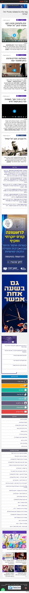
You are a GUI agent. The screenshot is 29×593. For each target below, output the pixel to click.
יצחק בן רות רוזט (23, 419)
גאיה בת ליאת (24, 446)
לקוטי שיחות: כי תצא (23, 520)
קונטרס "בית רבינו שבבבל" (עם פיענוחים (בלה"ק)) (17, 511)
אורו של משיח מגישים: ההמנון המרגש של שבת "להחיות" (21, 562)
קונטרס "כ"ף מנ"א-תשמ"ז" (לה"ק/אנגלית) (19, 459)
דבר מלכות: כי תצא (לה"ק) (21, 468)
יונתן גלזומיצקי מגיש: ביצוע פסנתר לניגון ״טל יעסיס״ (15, 24)
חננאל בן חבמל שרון (23, 422)
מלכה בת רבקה (24, 440)
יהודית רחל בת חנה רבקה (22, 428)
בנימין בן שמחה (24, 431)
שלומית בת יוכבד (23, 443)
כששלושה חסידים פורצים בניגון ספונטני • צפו (16, 59)
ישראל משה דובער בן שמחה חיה (20, 437)
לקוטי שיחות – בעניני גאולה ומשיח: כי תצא (18, 526)
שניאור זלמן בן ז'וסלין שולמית (21, 425)
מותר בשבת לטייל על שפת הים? (19, 365)
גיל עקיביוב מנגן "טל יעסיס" (15, 139)
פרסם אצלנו (7, 584)
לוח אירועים (14, 376)
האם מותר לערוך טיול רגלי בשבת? (19, 345)
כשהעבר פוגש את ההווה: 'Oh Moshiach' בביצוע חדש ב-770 (9, 575)
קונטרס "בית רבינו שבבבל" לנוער (20, 517)
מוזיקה (22, 19)
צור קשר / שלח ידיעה (15, 584)
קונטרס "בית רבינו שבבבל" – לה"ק (20, 508)
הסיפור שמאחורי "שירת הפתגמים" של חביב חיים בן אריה (8, 562)
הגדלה (24, 154)
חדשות (22, 135)
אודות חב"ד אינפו (23, 584)
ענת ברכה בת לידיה (23, 434)
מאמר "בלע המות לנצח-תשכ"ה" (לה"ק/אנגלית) (17, 462)
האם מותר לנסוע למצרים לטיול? (19, 360)
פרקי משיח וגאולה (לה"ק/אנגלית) (20, 499)
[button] (3, 590)
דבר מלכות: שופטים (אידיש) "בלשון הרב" (19, 471)
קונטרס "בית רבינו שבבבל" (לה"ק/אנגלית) (19, 514)
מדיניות (25, 585)
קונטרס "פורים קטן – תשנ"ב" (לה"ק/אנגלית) (18, 474)
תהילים (14, 416)
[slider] (8, 40)
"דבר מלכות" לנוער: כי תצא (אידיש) (20, 480)
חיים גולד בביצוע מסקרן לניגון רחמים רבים (16, 549)
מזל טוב (14, 167)
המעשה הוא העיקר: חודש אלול (21, 456)
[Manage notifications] (26, 588)
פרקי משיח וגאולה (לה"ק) (22, 496)
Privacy (27, 591)
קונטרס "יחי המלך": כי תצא (21, 523)
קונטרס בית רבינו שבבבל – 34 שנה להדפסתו (18, 490)
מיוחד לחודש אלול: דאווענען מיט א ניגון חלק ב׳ (21, 575)
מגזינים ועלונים (14, 450)
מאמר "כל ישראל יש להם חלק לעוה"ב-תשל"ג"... (17, 465)
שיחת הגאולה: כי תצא (22, 505)
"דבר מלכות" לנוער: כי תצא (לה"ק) (20, 493)
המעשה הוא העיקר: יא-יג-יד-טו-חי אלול (19, 453)
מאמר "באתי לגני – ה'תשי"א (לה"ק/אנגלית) (18, 477)
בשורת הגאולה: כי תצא (22, 502)
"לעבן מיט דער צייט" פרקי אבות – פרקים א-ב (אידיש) (16, 483)
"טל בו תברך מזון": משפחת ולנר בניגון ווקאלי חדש (15, 100)
